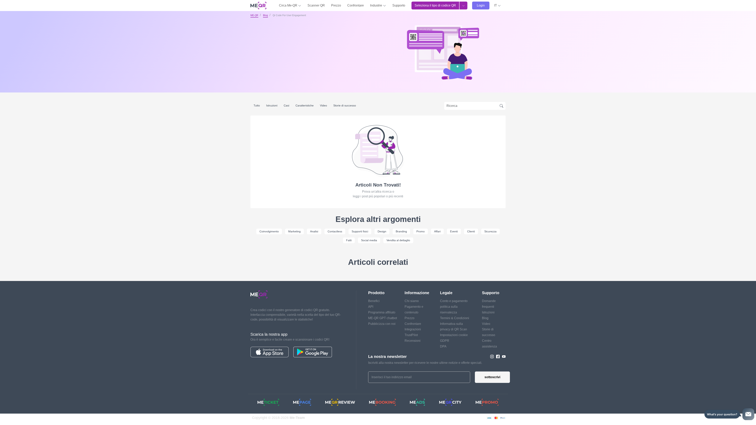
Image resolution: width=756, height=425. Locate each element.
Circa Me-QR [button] (288, 5)
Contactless (335, 231)
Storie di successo (344, 105)
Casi (286, 105)
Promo (420, 231)
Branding (401, 231)
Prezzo (336, 5)
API (370, 306)
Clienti (471, 231)
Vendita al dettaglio (398, 240)
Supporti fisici (360, 231)
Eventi (454, 231)
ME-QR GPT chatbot (382, 318)
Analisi (314, 231)
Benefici (374, 301)
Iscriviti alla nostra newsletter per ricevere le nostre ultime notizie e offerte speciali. (425, 362)
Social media (369, 240)
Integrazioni (413, 329)
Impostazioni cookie (454, 335)
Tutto (257, 105)
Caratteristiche (305, 105)
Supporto (398, 5)
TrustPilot (411, 335)
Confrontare (355, 5)
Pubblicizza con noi (382, 323)
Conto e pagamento (454, 301)
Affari (437, 231)
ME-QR (254, 15)
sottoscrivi (492, 377)
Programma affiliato (381, 312)
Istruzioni (271, 105)
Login (481, 5)
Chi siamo (412, 301)
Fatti (349, 240)
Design (382, 231)
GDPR (444, 340)
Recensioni (413, 340)
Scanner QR (316, 5)
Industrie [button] (376, 5)
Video (323, 105)
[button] (497, 5)
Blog (265, 15)
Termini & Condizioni (454, 318)
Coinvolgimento (269, 231)
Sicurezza (490, 231)
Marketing (294, 231)
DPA (443, 346)
